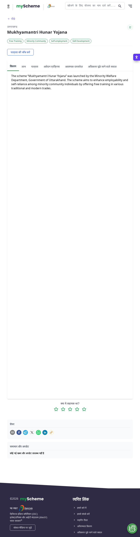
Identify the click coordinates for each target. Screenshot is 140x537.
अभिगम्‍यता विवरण (84, 526)
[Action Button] (28, 6)
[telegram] (25, 432)
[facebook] (19, 432)
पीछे (13, 18)
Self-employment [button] (59, 41)
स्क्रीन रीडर (82, 520)
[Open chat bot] (132, 528)
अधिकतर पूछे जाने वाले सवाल (89, 532)
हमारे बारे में (81, 507)
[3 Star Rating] (70, 409)
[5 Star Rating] (84, 409)
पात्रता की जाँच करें (20, 52)
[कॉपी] (51, 432)
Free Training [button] (15, 41)
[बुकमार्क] (130, 27)
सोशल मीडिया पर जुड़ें (22, 527)
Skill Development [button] (80, 41)
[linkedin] (44, 432)
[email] (12, 432)
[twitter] (31, 432)
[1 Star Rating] (56, 409)
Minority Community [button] (36, 41)
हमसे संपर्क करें (83, 514)
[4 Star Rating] (77, 409)
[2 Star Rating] (63, 409)
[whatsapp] (38, 432)
